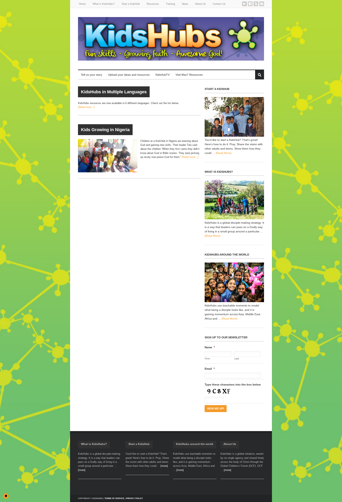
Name (210, 347)
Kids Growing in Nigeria (105, 129)
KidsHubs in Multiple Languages (114, 91)
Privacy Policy (134, 498)
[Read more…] (86, 107)
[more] (81, 470)
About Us (229, 444)
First (207, 358)
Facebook (250, 3)
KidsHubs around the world (194, 444)
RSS (256, 3)
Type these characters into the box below (233, 384)
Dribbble (244, 3)
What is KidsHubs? (94, 444)
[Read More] (223, 153)
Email (261, 3)
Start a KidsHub (139, 444)
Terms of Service (114, 498)
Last (237, 358)
